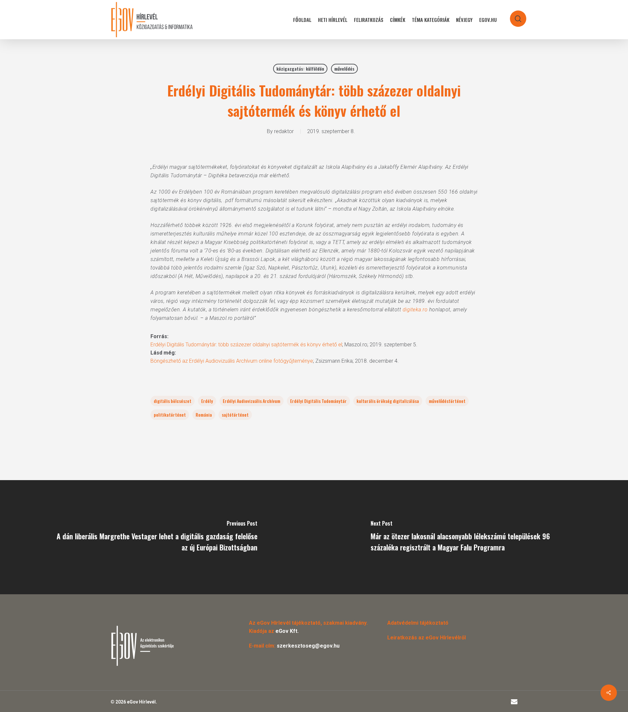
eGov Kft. (287, 631)
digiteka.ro (415, 309)
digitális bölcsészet (172, 400)
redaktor (284, 131)
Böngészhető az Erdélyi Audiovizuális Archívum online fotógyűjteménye (231, 361)
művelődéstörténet (447, 400)
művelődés (344, 68)
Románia (204, 414)
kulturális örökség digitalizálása (388, 400)
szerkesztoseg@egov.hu (308, 646)
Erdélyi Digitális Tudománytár (318, 400)
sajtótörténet (235, 414)
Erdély (207, 400)
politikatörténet (170, 414)
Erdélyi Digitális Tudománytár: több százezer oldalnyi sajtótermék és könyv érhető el (246, 344)
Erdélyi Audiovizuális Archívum (251, 400)
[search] (514, 15)
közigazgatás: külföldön (300, 68)
